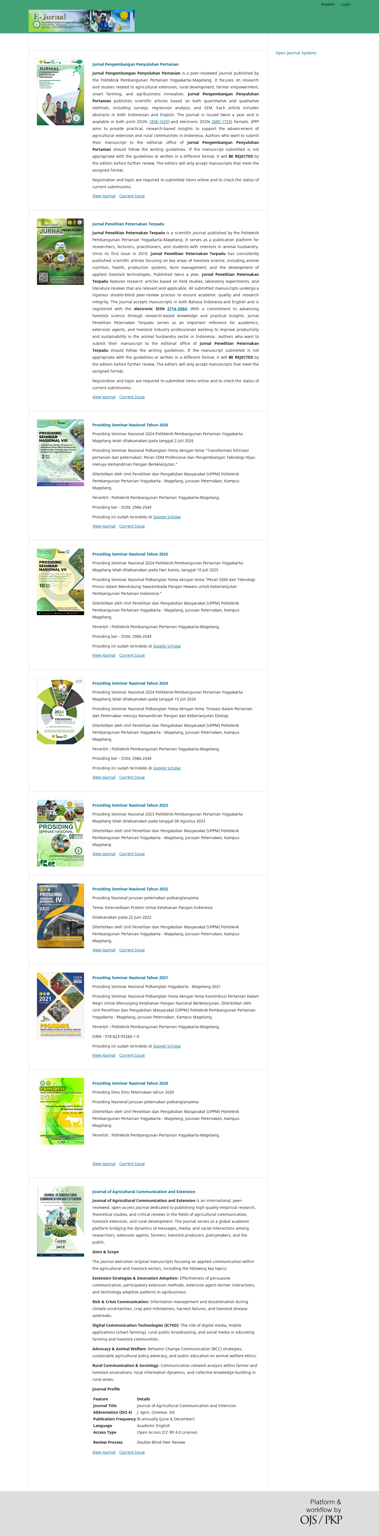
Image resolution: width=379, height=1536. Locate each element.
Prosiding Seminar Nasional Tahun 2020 (130, 1083)
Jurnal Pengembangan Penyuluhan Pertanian (135, 64)
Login (345, 4)
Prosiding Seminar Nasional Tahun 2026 (130, 424)
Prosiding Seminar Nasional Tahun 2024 (130, 683)
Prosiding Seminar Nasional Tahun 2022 (130, 888)
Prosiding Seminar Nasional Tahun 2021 (130, 977)
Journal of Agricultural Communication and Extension (143, 1191)
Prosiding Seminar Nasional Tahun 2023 (130, 805)
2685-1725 (221, 121)
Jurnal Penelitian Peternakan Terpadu (128, 223)
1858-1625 (158, 121)
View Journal (103, 195)
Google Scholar (167, 516)
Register (328, 4)
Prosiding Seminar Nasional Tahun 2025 (130, 554)
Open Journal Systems (296, 52)
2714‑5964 (177, 308)
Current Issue (132, 195)
